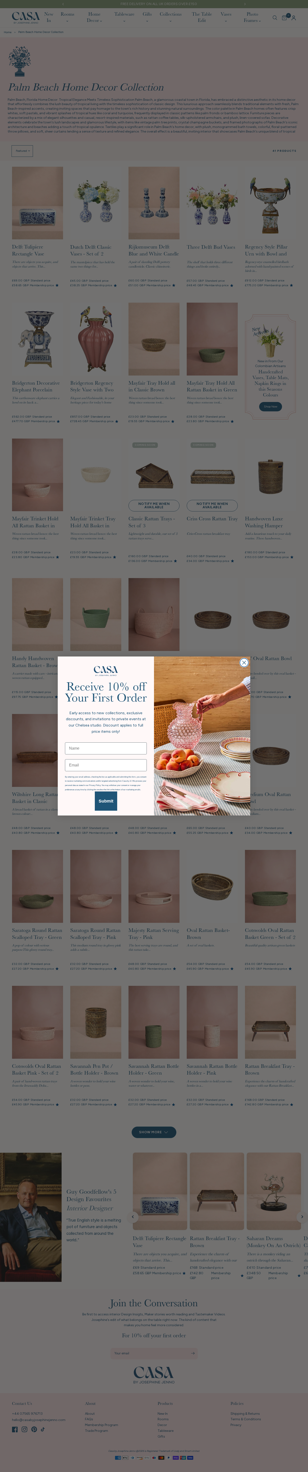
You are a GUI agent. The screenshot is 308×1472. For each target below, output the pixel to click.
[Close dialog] (244, 662)
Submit (106, 801)
